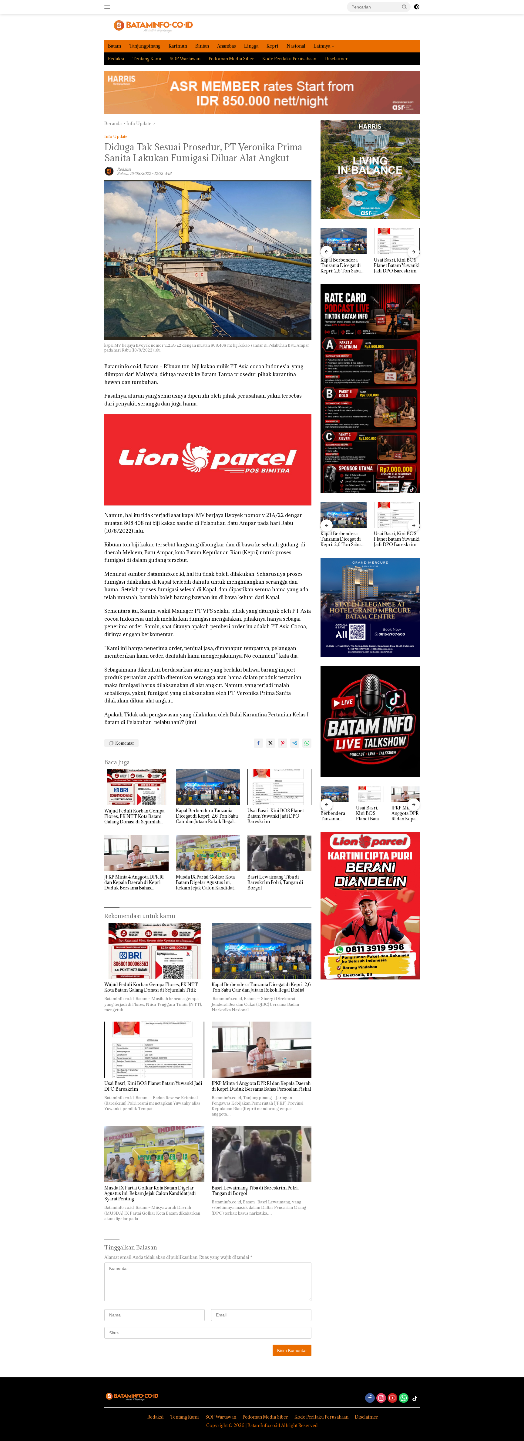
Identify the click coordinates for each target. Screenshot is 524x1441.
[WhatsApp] (403, 1398)
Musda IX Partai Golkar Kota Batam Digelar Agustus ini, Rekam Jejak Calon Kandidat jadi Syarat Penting (205, 882)
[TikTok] (415, 1398)
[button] (404, 7)
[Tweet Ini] (270, 743)
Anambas (226, 46)
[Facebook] (370, 1398)
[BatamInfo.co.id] (148, 26)
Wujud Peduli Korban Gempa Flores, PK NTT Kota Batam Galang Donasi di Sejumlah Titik (134, 816)
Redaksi (116, 59)
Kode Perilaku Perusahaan (289, 59)
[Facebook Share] (258, 743)
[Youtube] (392, 1398)
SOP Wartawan (185, 59)
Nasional (296, 46)
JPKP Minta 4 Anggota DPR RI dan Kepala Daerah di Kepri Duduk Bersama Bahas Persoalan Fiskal (134, 882)
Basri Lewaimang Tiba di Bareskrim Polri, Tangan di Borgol (275, 882)
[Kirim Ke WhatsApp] (306, 743)
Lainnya (322, 46)
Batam (114, 46)
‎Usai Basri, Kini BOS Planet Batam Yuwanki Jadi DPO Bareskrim (275, 816)
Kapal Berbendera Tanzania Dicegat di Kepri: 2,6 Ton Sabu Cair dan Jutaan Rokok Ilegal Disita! (207, 816)
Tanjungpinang (144, 46)
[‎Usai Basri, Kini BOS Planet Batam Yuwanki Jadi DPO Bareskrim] (279, 787)
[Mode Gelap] (417, 7)
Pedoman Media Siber (231, 59)
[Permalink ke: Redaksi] (109, 171)
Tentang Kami (147, 59)
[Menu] (108, 7)
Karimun (178, 46)
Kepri (272, 46)
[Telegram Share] (294, 743)
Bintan (202, 46)
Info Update (115, 136)
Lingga (251, 46)
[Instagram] (381, 1398)
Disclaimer (336, 59)
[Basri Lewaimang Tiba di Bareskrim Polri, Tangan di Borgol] (279, 853)
